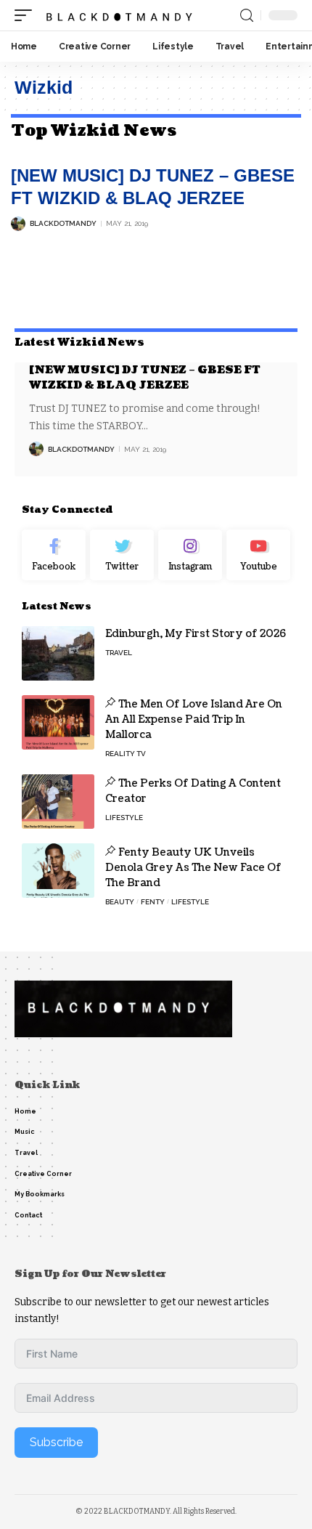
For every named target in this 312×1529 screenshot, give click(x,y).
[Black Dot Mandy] (120, 15)
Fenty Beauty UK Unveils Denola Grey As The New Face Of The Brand (193, 867)
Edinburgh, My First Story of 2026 (195, 634)
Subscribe (56, 1442)
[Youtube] (258, 555)
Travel (118, 653)
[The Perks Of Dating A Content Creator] (58, 801)
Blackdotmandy (63, 223)
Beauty (119, 902)
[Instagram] (190, 555)
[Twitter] (122, 555)
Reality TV (125, 754)
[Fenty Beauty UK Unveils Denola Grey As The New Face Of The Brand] (58, 870)
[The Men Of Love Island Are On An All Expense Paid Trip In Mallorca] (58, 722)
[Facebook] (54, 555)
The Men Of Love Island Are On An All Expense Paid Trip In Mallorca (193, 719)
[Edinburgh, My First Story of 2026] (58, 653)
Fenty (153, 902)
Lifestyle (124, 818)
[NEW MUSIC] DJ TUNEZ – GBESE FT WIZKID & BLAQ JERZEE (144, 377)
